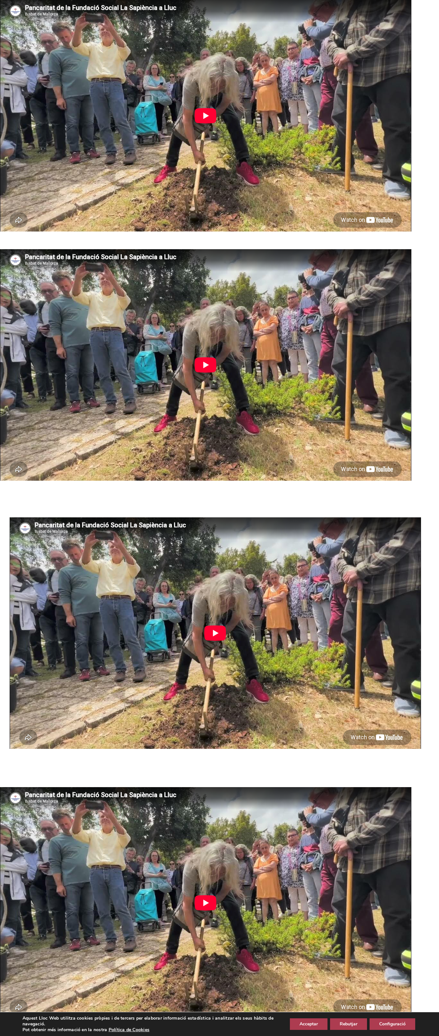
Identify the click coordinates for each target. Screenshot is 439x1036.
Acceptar (309, 1024)
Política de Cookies (129, 1030)
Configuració (392, 1024)
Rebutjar (348, 1024)
